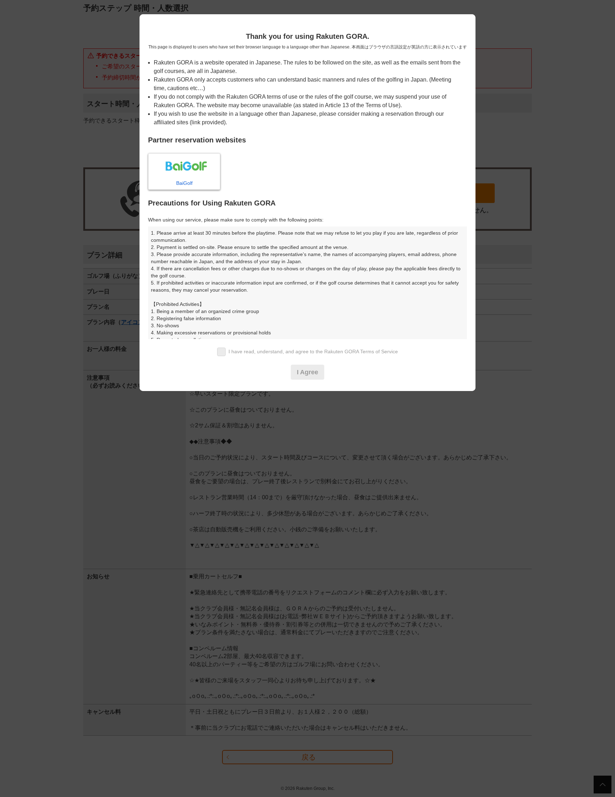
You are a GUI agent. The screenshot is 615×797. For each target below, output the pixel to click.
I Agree (307, 372)
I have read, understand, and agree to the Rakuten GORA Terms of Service (313, 351)
